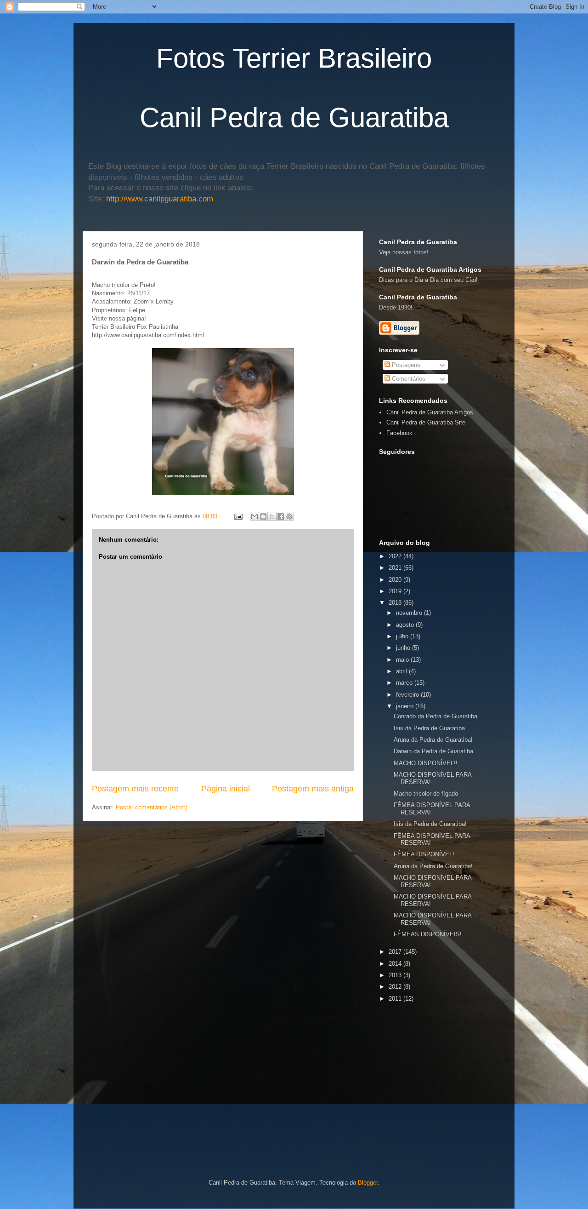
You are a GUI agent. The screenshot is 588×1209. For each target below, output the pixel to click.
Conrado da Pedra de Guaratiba (435, 716)
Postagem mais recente (135, 788)
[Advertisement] (483, 1069)
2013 (396, 975)
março (405, 682)
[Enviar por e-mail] (254, 516)
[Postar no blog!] (263, 516)
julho (403, 636)
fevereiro (408, 694)
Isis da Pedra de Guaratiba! (430, 823)
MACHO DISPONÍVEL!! (426, 763)
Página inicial (225, 788)
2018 (396, 602)
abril (402, 671)
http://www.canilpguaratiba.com (159, 199)
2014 (396, 963)
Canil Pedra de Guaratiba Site (425, 422)
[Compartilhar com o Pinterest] (289, 516)
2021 (396, 567)
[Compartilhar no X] (272, 516)
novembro (410, 612)
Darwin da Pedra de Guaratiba (433, 751)
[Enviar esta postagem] (237, 516)
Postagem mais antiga (313, 788)
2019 (396, 591)
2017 (396, 951)
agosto (406, 624)
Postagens (405, 364)
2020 (396, 579)
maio (403, 659)
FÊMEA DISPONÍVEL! (424, 854)
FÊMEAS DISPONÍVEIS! (428, 934)
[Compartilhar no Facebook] (280, 516)
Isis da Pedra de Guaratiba (429, 728)
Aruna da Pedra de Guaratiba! (433, 739)
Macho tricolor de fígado (426, 793)
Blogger (368, 1182)
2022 (396, 556)
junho (404, 647)
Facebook (399, 433)
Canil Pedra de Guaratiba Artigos (429, 412)
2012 (396, 986)
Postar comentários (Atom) (151, 807)
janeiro (405, 706)
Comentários (407, 378)
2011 (396, 998)
